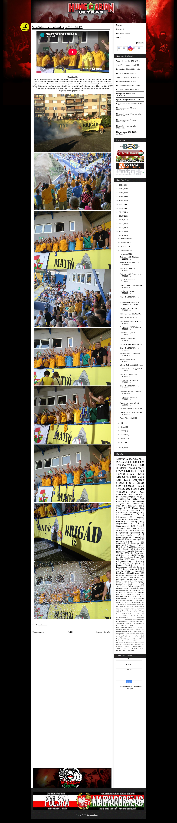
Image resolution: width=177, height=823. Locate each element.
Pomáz (130, 545)
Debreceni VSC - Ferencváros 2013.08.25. (130, 275)
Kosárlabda (134, 519)
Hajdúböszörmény (129, 608)
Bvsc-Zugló (120, 573)
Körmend (119, 539)
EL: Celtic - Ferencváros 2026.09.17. (129, 90)
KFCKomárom (123, 612)
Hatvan (137, 571)
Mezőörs (138, 612)
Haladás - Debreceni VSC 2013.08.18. (129, 309)
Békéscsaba (122, 517)
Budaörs (141, 587)
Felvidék (141, 598)
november (124, 242)
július (123, 423)
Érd (137, 499)
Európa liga (135, 512)
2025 (121, 189)
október (124, 246)
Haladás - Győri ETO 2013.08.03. (132, 409)
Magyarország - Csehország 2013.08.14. (130, 354)
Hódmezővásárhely (123, 537)
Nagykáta (123, 577)
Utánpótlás (122, 650)
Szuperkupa (128, 644)
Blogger (130, 689)
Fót (120, 608)
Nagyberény (119, 639)
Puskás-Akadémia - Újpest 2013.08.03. (129, 404)
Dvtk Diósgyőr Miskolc (130, 475)
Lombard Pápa (126, 561)
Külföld (126, 575)
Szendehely (122, 642)
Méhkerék (138, 637)
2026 (121, 185)
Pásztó (127, 602)
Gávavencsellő (129, 629)
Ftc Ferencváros (130, 463)
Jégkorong (126, 563)
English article (134, 573)
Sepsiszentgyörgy (133, 539)
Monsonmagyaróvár (135, 635)
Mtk (118, 506)
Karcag (118, 575)
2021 (121, 204)
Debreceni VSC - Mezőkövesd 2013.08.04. (130, 392)
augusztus (124, 254)
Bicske (134, 575)
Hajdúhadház (140, 608)
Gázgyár (138, 629)
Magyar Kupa (138, 508)
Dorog (134, 521)
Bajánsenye (128, 619)
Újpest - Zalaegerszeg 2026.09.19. (128, 100)
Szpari (121, 644)
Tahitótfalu (137, 602)
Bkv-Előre (136, 596)
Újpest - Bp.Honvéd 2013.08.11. (131, 365)
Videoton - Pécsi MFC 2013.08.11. (127, 360)
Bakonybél (138, 604)
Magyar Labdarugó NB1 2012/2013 (130, 460)
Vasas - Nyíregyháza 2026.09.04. (128, 61)
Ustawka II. (120, 29)
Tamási (118, 648)
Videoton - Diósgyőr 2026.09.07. (128, 77)
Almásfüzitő (140, 617)
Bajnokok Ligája (125, 535)
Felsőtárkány (120, 627)
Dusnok (131, 625)
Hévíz (139, 588)
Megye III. (121, 508)
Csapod (135, 503)
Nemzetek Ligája (122, 596)
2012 (121, 448)
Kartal (132, 612)
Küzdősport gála (121, 635)
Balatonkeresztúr (139, 619)
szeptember (125, 250)
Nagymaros (129, 639)
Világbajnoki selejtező (137, 615)
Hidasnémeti (127, 581)
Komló (131, 555)
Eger (128, 547)
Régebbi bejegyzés (103, 632)
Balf (117, 606)
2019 (121, 212)
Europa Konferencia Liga (130, 557)
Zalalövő (130, 650)
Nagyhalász (124, 583)
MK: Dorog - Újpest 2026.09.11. (127, 81)
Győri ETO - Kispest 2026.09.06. (127, 65)
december (124, 238)
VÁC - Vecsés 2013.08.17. (129, 318)
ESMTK (133, 598)
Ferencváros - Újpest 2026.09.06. (128, 69)
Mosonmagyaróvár (122, 590)
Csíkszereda (135, 543)
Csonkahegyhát (139, 623)
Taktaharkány (137, 646)
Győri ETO (126, 497)
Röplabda (120, 559)
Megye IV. (130, 594)
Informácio (139, 530)
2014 (121, 231)
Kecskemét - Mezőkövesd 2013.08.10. (129, 381)
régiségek (119, 579)
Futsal (130, 551)
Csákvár (122, 625)
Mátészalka (128, 637)
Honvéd (121, 473)
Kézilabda (120, 512)
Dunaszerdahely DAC (126, 526)
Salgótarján (137, 590)
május (123, 431)
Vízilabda (132, 559)
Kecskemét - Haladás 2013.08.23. (127, 292)
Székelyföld (138, 644)
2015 (121, 228)
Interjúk (119, 37)
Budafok (119, 541)
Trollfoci (141, 648)
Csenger (129, 623)
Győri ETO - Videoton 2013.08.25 (127, 269)
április (123, 435)
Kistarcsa (138, 633)
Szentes (141, 555)
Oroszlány (120, 571)
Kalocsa (130, 600)
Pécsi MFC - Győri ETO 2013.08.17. (128, 334)
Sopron (137, 537)
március (124, 439)
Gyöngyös (119, 629)
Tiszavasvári (119, 615)
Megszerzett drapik (123, 33)
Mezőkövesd (42, 625)
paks (118, 545)
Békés (139, 621)
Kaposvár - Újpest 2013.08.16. (131, 344)
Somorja (132, 613)
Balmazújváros (136, 585)
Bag (120, 619)
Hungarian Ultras (92, 815)
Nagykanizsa (123, 524)
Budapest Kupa (132, 579)
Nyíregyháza (123, 488)
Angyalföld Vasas (136, 494)
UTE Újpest (136, 482)
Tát (129, 571)
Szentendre (131, 642)
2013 (121, 235)
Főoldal (70, 632)
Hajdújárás (122, 610)
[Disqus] (71, 670)
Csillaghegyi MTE (122, 598)
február (123, 442)
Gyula (139, 627)
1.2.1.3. (132, 617)
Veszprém (121, 528)
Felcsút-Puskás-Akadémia (136, 606)
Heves (130, 631)
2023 (121, 197)
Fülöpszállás (130, 627)
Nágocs (137, 639)
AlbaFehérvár (120, 587)
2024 (121, 193)
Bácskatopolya (122, 567)
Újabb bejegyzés (38, 632)
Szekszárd (130, 592)
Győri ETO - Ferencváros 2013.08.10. (129, 375)
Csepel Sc (120, 501)
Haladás (125, 499)
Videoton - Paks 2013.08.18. (130, 314)
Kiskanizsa (129, 633)
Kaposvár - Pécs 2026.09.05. (126, 73)
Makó (135, 528)
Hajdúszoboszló (120, 631)
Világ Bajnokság (135, 577)
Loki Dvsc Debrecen (130, 479)
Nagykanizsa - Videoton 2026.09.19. (129, 104)
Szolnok (135, 533)
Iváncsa (121, 600)
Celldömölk (119, 623)
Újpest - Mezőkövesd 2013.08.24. (127, 281)
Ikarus (142, 575)
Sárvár (126, 585)
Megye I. (140, 497)
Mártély (118, 637)
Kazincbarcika (139, 547)
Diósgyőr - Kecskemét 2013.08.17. (128, 339)
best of (120, 521)
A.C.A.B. (130, 604)
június (123, 427)
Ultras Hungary (135, 467)
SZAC (135, 640)
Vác (132, 541)
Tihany (140, 613)
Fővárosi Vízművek (125, 565)
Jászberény (140, 561)
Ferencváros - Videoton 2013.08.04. (128, 398)
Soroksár (119, 592)
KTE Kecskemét (125, 515)
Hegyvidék (141, 610)
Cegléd (131, 588)
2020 (121, 208)
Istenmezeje (138, 631)
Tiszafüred (133, 648)
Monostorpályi (139, 581)
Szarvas (142, 640)
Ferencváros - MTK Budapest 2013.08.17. (130, 328)
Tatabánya (133, 506)
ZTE (123, 510)
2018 (121, 216)
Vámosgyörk (123, 617)
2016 (121, 224)
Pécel (142, 559)
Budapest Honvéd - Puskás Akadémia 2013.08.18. (129, 303)
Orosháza (119, 613)
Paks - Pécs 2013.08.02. (128, 418)
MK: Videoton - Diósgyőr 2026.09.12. (129, 85)
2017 (121, 220)
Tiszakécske (120, 604)
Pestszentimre (126, 640)
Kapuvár (138, 600)
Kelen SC (119, 633)
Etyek (124, 606)
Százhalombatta (138, 567)
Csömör (126, 549)
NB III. (130, 470)
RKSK (126, 613)
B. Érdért (132, 587)
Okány (118, 602)
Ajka (137, 563)
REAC (127, 553)
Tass (125, 648)
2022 (121, 200)
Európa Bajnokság (130, 569)
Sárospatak (119, 646)
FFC (139, 625)
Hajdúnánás (131, 610)
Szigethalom (140, 642)
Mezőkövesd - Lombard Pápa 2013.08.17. (57, 27)
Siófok (124, 533)
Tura (127, 615)
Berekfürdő (122, 621)
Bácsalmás (122, 588)
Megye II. (135, 510)
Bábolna (131, 621)
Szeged (130, 485)
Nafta (139, 594)
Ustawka (119, 25)
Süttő (128, 646)
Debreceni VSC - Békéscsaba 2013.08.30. (130, 258)
